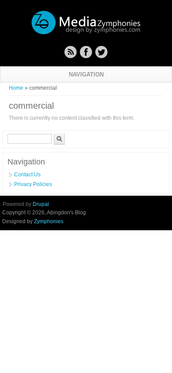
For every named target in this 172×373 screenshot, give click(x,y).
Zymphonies (49, 221)
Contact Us (27, 174)
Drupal (41, 204)
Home (16, 88)
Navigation (86, 74)
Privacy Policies (33, 184)
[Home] (86, 33)
